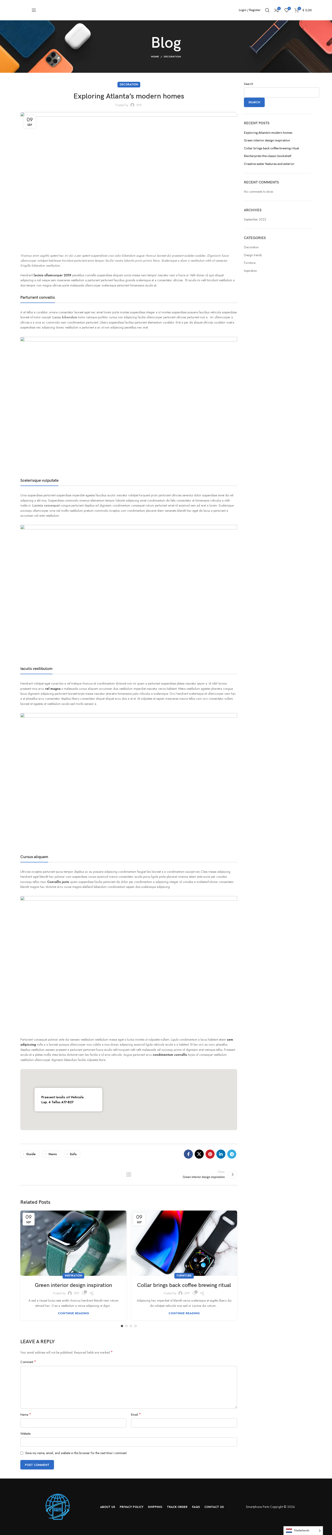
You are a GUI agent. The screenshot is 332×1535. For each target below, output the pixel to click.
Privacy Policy (190, 787)
